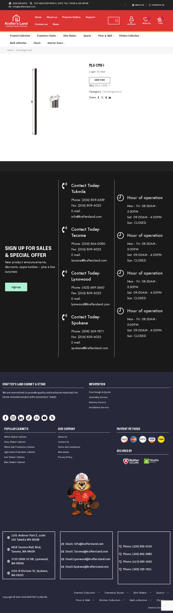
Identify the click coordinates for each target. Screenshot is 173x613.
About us (52, 17)
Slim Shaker (70, 35)
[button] (16, 287)
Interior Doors (55, 42)
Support (90, 17)
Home (38, 17)
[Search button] (116, 20)
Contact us (41, 24)
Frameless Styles (46, 35)
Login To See (99, 80)
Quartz (87, 35)
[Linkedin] (21, 418)
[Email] (37, 418)
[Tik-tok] (29, 418)
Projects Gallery (71, 17)
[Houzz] (52, 418)
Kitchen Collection (129, 35)
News (56, 24)
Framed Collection (20, 35)
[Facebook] (5, 418)
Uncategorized (24, 50)
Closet (37, 42)
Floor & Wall (105, 35)
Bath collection (18, 42)
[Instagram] (13, 418)
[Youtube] (44, 418)
